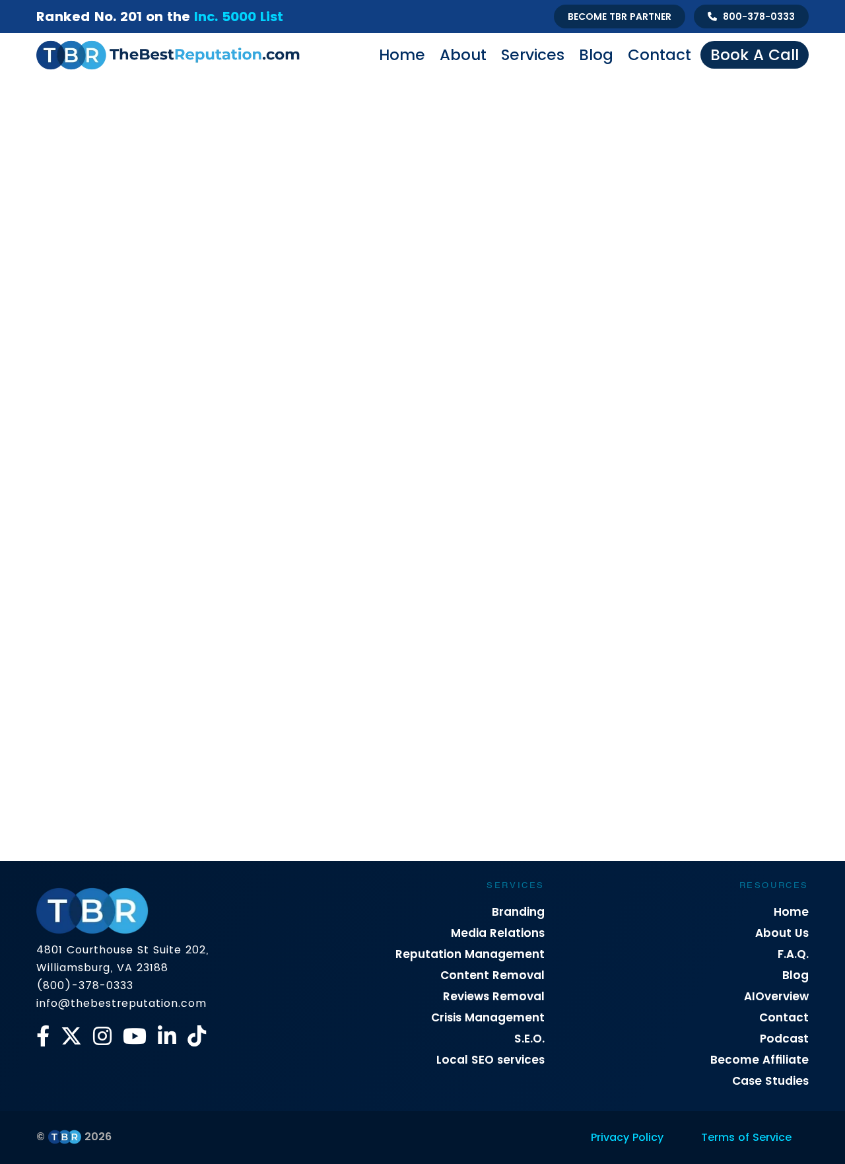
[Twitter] (71, 1036)
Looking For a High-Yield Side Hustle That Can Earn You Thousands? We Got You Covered (157, 775)
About (463, 54)
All (76, 522)
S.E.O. (529, 1038)
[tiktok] (196, 1036)
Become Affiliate (759, 1060)
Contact (659, 54)
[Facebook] (43, 1036)
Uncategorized (504, 547)
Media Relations (498, 933)
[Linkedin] (167, 1036)
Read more (75, 842)
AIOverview (776, 996)
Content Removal (492, 975)
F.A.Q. (793, 954)
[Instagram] (102, 1036)
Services (532, 54)
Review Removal (345, 547)
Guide (264, 522)
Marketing (321, 522)
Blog (596, 54)
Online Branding (400, 522)
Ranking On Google (732, 522)
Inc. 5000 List (238, 16)
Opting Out (643, 522)
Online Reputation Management (527, 522)
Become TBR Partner (619, 16)
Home (402, 54)
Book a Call (754, 54)
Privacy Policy (627, 1137)
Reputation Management (470, 954)
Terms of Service (746, 1137)
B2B (112, 522)
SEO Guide (426, 547)
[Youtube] (135, 1036)
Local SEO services (490, 1060)
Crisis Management (185, 522)
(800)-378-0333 (84, 985)
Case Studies (770, 1081)
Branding (518, 912)
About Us (782, 933)
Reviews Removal (494, 996)
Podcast (784, 1038)
